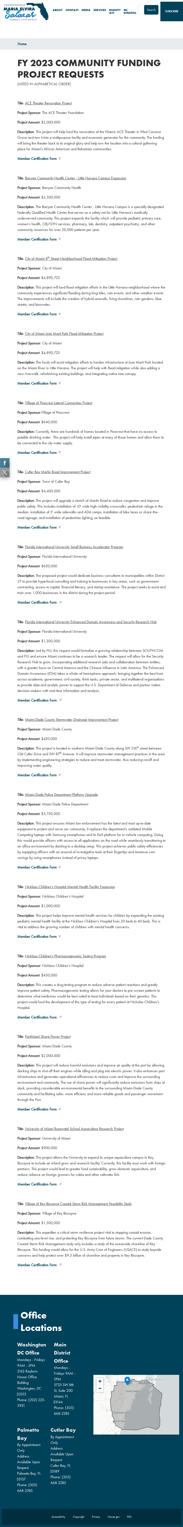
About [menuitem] (57, 10)
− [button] (100, 1388)
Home (22, 43)
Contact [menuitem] (72, 10)
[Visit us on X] (5, 472)
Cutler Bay (63, 1429)
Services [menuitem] (99, 10)
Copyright (78, 1517)
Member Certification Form (37, 158)
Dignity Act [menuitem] (115, 11)
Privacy (96, 1517)
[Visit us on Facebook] (5, 463)
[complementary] (136, 1405)
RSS (129, 1517)
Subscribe (171, 11)
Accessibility (58, 1517)
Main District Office (62, 1352)
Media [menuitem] (86, 10)
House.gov (114, 1517)
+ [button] (100, 1381)
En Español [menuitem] (130, 11)
